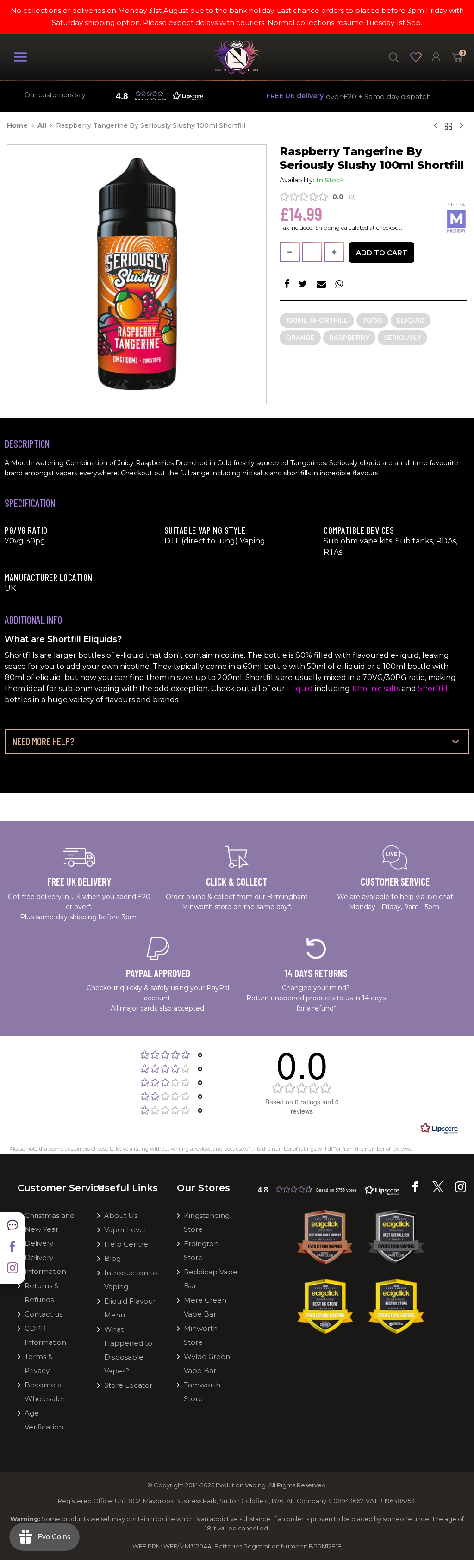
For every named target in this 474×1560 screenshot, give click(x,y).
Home (17, 125)
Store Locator (128, 1385)
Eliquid (410, 320)
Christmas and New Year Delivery (50, 1229)
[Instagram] (460, 1190)
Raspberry (349, 337)
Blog (112, 1258)
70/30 (372, 320)
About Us (120, 1215)
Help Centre (126, 1244)
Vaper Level (125, 1229)
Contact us (43, 1314)
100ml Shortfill (317, 320)
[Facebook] (415, 1190)
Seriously (402, 337)
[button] (329, 1189)
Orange (300, 337)
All (41, 125)
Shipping (327, 227)
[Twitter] (437, 1190)
